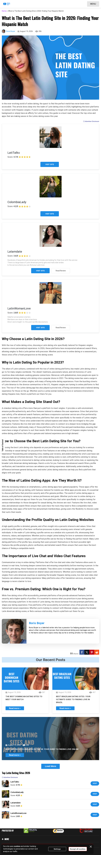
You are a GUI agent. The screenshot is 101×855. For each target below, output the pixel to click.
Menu (93, 4)
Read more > (15, 708)
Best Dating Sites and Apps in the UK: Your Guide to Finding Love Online (42, 749)
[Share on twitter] (86, 652)
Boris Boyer (10, 31)
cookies (17, 846)
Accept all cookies (77, 849)
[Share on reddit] (96, 652)
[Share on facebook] (81, 652)
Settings (57, 849)
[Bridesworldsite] (7, 4)
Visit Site (49, 164)
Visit (95, 783)
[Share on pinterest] (91, 652)
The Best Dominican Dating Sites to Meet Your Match (24, 698)
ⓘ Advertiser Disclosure (91, 121)
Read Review (61, 271)
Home (4, 11)
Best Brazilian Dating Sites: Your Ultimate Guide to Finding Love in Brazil (73, 699)
